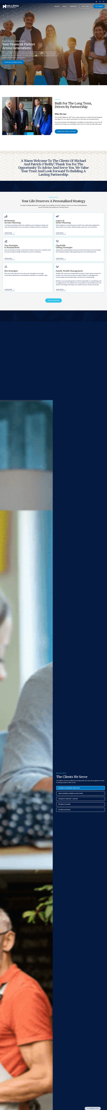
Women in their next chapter (68, 799)
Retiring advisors (64, 810)
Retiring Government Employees (69, 788)
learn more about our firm (66, 131)
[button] (57, 6)
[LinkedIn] (96, 1)
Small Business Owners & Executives (70, 793)
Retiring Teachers (64, 804)
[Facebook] (100, 1)
